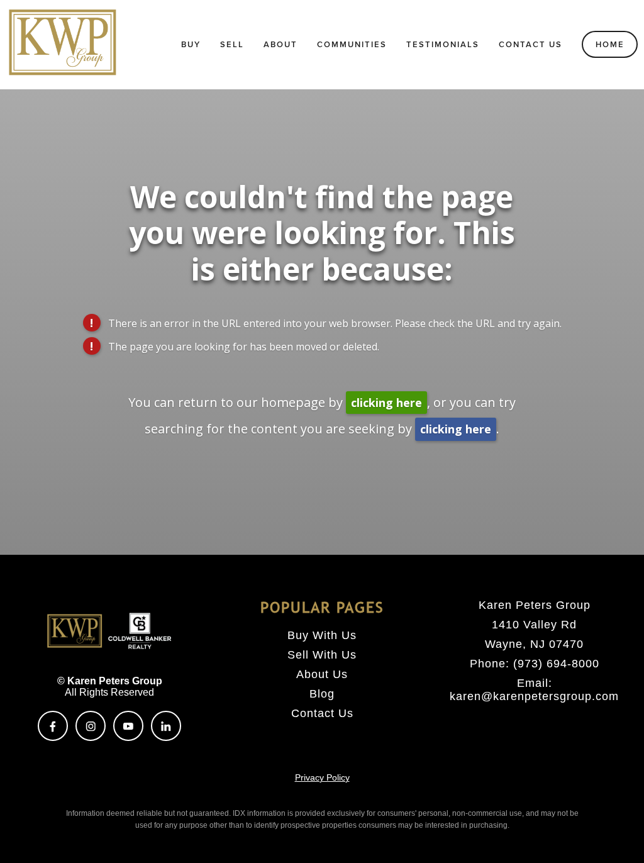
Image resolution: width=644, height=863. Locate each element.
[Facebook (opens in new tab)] (53, 726)
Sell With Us (322, 655)
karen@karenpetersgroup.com (534, 696)
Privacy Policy (322, 777)
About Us (322, 674)
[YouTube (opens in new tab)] (128, 726)
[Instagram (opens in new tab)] (90, 726)
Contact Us (530, 44)
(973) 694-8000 (556, 663)
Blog (322, 694)
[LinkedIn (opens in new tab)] (166, 726)
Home (610, 44)
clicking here (386, 402)
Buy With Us (322, 635)
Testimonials (442, 44)
